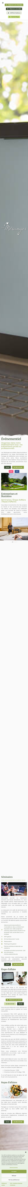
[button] (26, 1152)
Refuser (14, 1175)
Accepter (14, 1171)
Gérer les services (14, 1167)
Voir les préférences (14, 1180)
